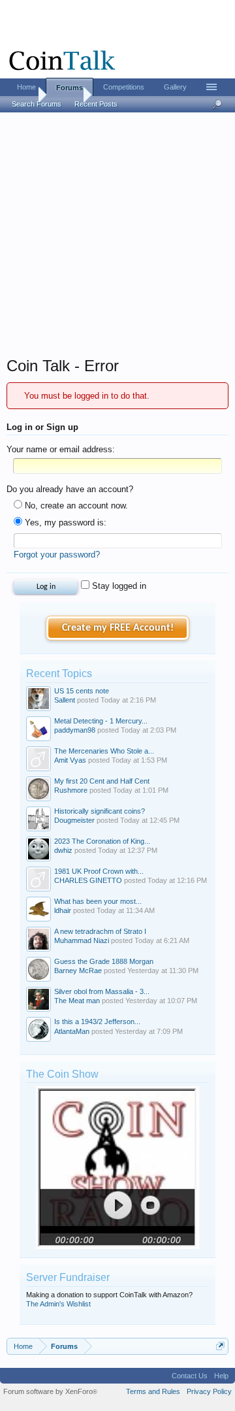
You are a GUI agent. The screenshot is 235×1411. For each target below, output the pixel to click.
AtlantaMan (71, 1031)
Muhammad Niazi (81, 940)
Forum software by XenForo (50, 1391)
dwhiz (63, 850)
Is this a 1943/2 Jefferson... (97, 1021)
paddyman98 (74, 730)
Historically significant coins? (99, 811)
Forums (69, 87)
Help (221, 1376)
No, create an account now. (75, 505)
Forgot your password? (57, 554)
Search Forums (36, 104)
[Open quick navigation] (220, 1346)
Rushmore (70, 790)
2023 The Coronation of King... (102, 841)
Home (26, 87)
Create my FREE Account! (118, 628)
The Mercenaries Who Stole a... (104, 751)
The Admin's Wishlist (58, 1304)
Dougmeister (74, 820)
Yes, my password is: (64, 522)
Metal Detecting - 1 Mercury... (101, 721)
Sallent (64, 700)
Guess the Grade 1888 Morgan (103, 961)
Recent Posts (96, 104)
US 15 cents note (81, 691)
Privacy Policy (209, 1391)
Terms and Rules (153, 1391)
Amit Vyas (70, 760)
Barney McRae (78, 970)
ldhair (62, 910)
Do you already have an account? (70, 489)
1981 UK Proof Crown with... (99, 871)
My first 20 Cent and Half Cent (101, 781)
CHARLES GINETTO (88, 880)
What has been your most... (98, 901)
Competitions (123, 87)
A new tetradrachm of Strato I (100, 931)
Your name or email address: (61, 449)
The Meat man (77, 1000)
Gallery (175, 87)
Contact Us (190, 1376)
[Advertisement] (117, 238)
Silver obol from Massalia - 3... (101, 991)
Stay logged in (117, 586)
